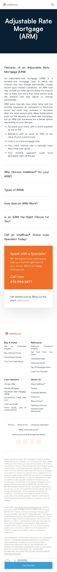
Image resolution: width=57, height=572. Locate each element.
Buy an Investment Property (15, 347)
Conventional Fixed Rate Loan (15, 398)
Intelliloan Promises (39, 405)
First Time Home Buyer (13, 361)
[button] (52, 4)
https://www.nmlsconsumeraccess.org (27, 507)
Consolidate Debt (38, 359)
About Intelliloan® (38, 384)
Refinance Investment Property (42, 347)
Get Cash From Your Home (42, 353)
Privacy (11, 425)
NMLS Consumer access (28, 429)
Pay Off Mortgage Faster (41, 367)
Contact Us (35, 397)
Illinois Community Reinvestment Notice (28, 434)
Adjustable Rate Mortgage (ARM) (15, 392)
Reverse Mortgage (11, 388)
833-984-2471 (21, 282)
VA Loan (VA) (9, 384)
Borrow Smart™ (37, 401)
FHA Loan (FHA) (11, 404)
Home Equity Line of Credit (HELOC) (15, 408)
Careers (34, 388)
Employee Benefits (38, 392)
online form (23, 300)
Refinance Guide (38, 363)
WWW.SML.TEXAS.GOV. (12, 554)
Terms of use (22, 425)
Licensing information (40, 425)
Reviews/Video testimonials (37, 410)
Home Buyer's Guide (12, 357)
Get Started (28, 565)
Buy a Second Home (12, 353)
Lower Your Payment (39, 371)
